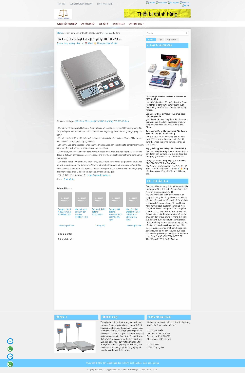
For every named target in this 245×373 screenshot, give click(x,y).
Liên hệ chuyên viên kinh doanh (81, 4)
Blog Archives (171, 39)
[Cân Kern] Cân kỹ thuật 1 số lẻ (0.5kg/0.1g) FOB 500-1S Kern (89, 39)
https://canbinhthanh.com (99, 175)
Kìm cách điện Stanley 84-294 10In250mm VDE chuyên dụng (133, 214)
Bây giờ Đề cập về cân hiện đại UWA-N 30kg (166, 148)
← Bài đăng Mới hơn (65, 226)
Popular (151, 39)
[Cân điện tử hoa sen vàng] (167, 91)
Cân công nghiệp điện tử (113, 363)
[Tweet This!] (67, 179)
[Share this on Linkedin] (73, 179)
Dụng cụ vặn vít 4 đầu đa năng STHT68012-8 (64, 212)
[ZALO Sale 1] (10, 341)
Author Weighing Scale (137, 370)
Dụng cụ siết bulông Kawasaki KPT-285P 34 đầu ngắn (115, 214)
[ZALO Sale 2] (10, 356)
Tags (160, 39)
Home (60, 33)
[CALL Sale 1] (10, 349)
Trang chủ (100, 226)
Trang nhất (61, 4)
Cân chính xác (119, 23)
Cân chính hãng (136, 23)
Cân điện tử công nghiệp (67, 23)
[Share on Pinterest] (70, 179)
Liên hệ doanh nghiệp (105, 4)
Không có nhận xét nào (107, 43)
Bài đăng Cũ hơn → (135, 226)
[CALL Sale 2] (10, 364)
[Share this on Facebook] (64, 179)
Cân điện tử (103, 23)
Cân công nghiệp (88, 23)
